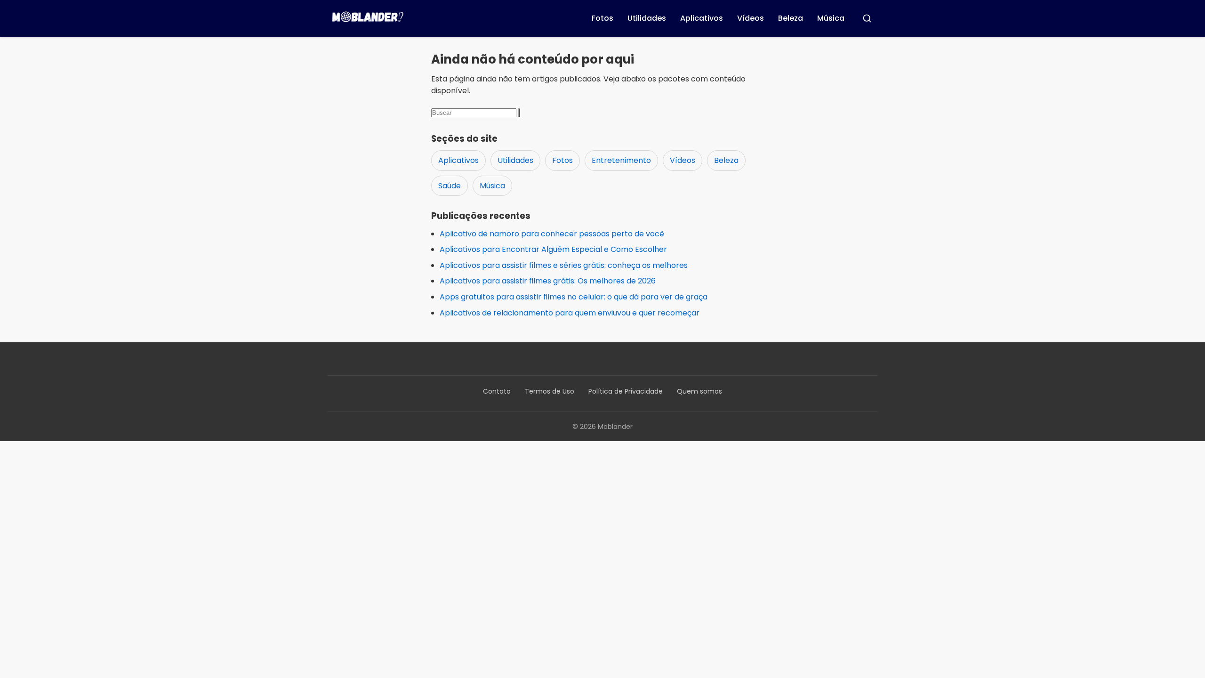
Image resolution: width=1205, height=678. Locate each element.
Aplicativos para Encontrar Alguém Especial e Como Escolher (553, 249)
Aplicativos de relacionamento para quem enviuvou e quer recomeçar (569, 312)
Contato (497, 391)
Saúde (449, 185)
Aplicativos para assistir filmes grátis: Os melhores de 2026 (548, 280)
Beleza (790, 18)
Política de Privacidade (625, 391)
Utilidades (646, 18)
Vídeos (750, 18)
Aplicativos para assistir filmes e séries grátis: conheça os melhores (564, 265)
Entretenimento (621, 160)
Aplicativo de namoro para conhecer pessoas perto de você (552, 233)
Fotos (602, 18)
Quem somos (699, 391)
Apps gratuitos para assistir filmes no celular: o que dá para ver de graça (573, 296)
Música (830, 18)
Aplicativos (701, 18)
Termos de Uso (549, 391)
